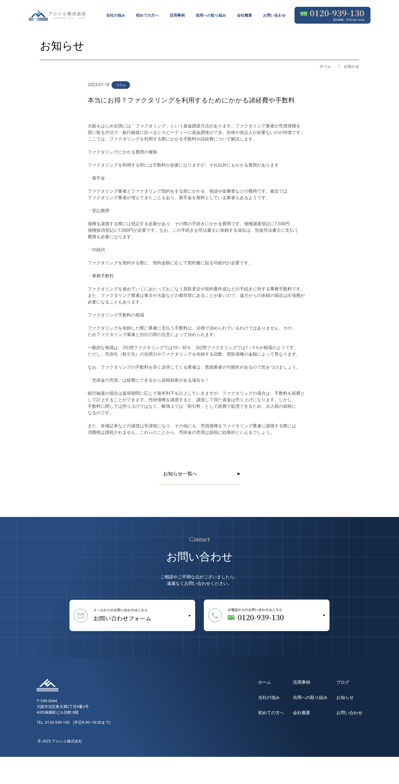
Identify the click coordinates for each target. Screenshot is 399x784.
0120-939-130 (57, 722)
